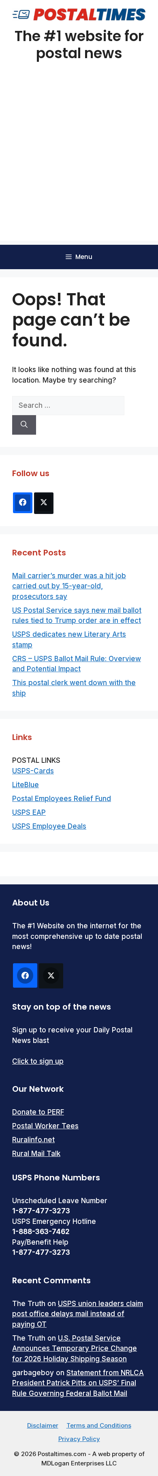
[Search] (24, 425)
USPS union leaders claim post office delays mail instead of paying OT (77, 1314)
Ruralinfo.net (33, 1140)
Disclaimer (42, 1425)
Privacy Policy (79, 1439)
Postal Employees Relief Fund (61, 799)
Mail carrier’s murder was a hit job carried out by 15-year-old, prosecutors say (69, 586)
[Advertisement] (79, 161)
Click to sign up (38, 1061)
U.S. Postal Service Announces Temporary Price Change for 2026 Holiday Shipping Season (74, 1348)
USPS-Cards (33, 771)
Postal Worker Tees (45, 1126)
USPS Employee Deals (49, 826)
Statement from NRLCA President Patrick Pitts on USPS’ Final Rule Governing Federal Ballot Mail (78, 1383)
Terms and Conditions (98, 1425)
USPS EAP (29, 812)
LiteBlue (25, 785)
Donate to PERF (38, 1112)
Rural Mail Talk (36, 1153)
